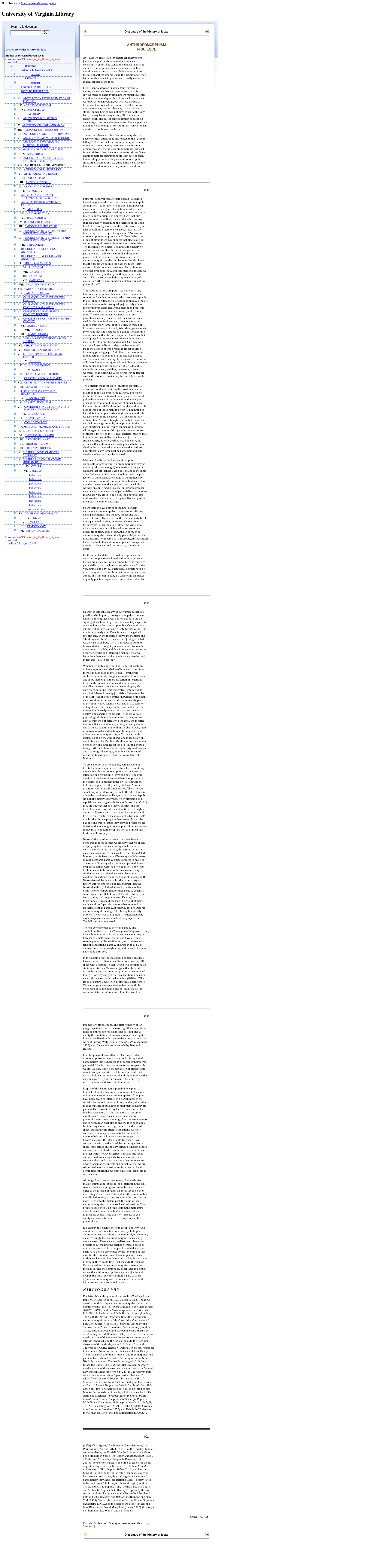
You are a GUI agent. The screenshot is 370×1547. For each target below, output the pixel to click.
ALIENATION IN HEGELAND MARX (43, 125)
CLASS (36, 370)
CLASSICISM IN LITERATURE (41, 374)
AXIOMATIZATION (38, 213)
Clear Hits (11, 62)
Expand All (27, 543)
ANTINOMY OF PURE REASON (42, 169)
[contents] (35, 83)
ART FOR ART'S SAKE (38, 182)
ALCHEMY (34, 114)
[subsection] (35, 475)
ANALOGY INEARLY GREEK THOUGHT (46, 138)
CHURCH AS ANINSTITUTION (42, 350)
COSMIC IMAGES (35, 418)
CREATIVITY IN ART (38, 439)
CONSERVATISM (35, 398)
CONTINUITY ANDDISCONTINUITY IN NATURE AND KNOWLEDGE (47, 408)
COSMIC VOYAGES (35, 422)
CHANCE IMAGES (37, 334)
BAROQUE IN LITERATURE (41, 226)
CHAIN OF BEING (37, 325)
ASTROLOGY (34, 191)
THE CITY (35, 361)
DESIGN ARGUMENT (38, 530)
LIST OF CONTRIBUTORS (36, 87)
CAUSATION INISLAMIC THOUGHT (45, 289)
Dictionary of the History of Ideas (26, 49)
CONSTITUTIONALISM (37, 402)
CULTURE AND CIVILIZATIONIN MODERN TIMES (42, 461)
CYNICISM (36, 471)
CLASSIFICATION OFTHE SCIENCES (45, 382)
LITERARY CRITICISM (38, 448)
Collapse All (13, 543)
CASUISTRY (37, 271)
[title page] (30, 65)
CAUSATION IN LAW (36, 293)
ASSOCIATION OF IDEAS (39, 186)
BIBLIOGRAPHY (36, 509)
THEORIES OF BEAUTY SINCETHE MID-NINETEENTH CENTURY (47, 239)
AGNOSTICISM (36, 109)
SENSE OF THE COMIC (38, 387)
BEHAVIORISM (36, 245)
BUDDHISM (36, 267)
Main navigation (46, 3)
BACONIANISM (36, 218)
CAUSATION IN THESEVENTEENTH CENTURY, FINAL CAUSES (44, 306)
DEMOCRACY (35, 522)
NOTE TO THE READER (35, 91)
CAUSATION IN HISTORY (41, 284)
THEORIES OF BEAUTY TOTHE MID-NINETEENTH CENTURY (45, 232)
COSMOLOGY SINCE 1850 (38, 431)
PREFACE (30, 78)
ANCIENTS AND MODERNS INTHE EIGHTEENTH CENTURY (43, 159)
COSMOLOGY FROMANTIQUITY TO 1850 (45, 426)
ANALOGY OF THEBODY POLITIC (42, 149)
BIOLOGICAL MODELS (37, 263)
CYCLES (36, 466)
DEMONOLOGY (36, 526)
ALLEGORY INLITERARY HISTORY (44, 129)
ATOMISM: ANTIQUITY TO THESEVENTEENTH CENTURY (39, 196)
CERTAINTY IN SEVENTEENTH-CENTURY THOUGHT (41, 313)
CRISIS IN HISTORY (37, 444)
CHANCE (37, 330)
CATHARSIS (36, 276)
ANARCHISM (35, 154)
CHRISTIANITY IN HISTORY (41, 345)
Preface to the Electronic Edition (37, 70)
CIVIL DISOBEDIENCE (37, 365)
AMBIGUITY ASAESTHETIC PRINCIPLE (46, 134)
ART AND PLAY (36, 178)
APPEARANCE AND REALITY (41, 173)
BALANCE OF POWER (37, 222)
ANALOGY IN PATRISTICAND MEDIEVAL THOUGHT (41, 144)
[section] (35, 74)
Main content (29, 3)
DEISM (37, 518)
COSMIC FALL (36, 414)
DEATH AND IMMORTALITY (41, 513)
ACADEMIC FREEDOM (37, 105)
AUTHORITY (34, 209)
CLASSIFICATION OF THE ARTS (43, 378)
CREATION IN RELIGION (39, 435)
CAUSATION (36, 280)
